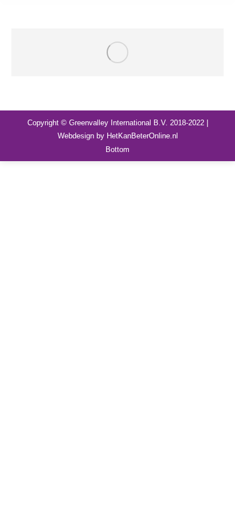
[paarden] (117, 52)
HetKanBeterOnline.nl (142, 136)
